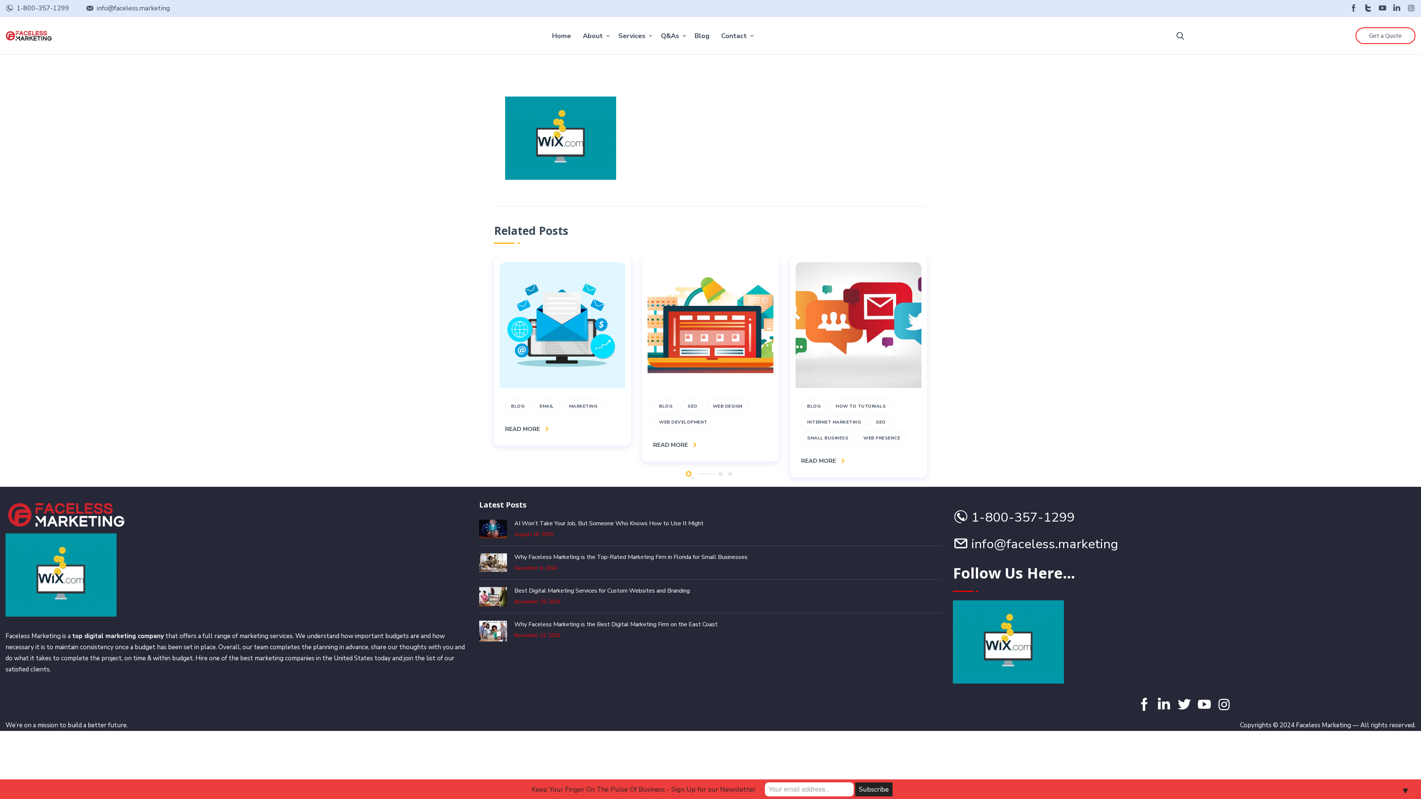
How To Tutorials (861, 406)
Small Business (827, 438)
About (593, 35)
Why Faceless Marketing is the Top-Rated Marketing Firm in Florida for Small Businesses (631, 557)
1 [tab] (688, 473)
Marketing (583, 406)
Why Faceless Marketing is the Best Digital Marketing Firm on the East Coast (616, 624)
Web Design (728, 406)
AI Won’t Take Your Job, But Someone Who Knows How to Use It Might (608, 523)
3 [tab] (730, 474)
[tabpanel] (562, 351)
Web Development (683, 422)
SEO (693, 406)
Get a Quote (1385, 36)
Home (561, 35)
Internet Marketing (834, 422)
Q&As (670, 35)
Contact (734, 35)
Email (547, 406)
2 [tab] (720, 474)
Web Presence (881, 438)
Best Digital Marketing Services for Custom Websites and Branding (602, 591)
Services (631, 35)
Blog (702, 35)
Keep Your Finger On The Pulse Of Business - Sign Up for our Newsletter (644, 789)
